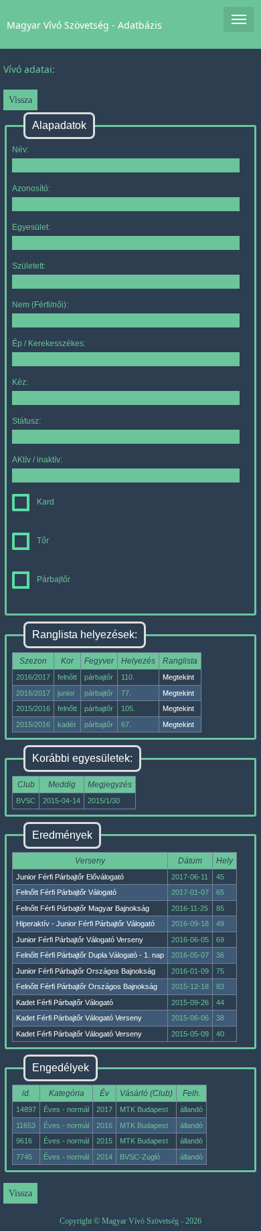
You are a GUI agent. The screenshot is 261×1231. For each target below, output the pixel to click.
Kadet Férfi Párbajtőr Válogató (64, 1002)
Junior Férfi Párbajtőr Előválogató (70, 877)
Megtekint (178, 677)
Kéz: (20, 382)
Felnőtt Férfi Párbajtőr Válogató (66, 892)
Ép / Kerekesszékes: (49, 343)
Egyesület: (31, 227)
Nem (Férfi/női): (40, 304)
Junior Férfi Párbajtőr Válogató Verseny (79, 940)
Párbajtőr (53, 579)
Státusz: (26, 421)
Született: (29, 266)
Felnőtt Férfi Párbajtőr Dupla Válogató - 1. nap (90, 955)
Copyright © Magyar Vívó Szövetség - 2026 (130, 1221)
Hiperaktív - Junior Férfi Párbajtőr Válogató (85, 924)
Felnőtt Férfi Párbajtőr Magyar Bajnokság (82, 908)
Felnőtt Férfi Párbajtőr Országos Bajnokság (86, 986)
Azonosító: (31, 188)
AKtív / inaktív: (37, 459)
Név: (20, 149)
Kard (45, 502)
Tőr (43, 540)
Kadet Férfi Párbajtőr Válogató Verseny (79, 1018)
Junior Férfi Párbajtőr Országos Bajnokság (85, 971)
